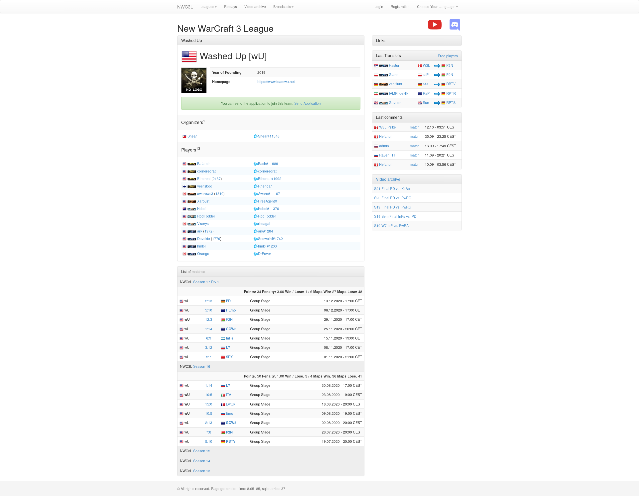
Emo (229, 413)
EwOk (230, 404)
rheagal (264, 223)
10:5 (208, 394)
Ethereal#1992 (269, 178)
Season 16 (201, 366)
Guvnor (395, 102)
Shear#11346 (269, 136)
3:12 (208, 347)
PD (228, 300)
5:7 (208, 356)
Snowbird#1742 (270, 238)
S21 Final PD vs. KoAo (392, 188)
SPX (229, 356)
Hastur (394, 65)
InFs (229, 338)
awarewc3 (205, 193)
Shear (192, 136)
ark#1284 (265, 231)
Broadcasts (282, 6)
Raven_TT (387, 155)
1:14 (208, 328)
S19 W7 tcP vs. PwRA (391, 225)
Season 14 (201, 460)
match (415, 127)
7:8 (208, 432)
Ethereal (203, 178)
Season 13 (201, 470)
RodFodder (206, 216)
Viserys (203, 223)
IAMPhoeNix (398, 93)
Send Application (307, 103)
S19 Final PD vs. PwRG (392, 207)
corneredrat (206, 171)
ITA (228, 394)
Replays (230, 6)
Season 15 (201, 450)
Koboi (201, 208)
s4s (425, 83)
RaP (426, 93)
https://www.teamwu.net (276, 81)
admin (383, 145)
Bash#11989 (268, 163)
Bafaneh (203, 163)
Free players (448, 55)
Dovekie (203, 238)
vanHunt (395, 83)
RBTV (230, 441)
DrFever (264, 253)
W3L (426, 65)
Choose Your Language (436, 6)
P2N (229, 319)
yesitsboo (204, 186)
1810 (219, 193)
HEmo (230, 310)
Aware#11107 (269, 193)
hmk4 (201, 246)
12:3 (208, 319)
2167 (217, 178)
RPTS (450, 102)
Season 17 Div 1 (206, 281)
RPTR (450, 93)
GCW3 (230, 328)
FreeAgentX (267, 201)
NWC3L (185, 6)
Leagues (207, 6)
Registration (400, 6)
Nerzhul (384, 136)
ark (199, 231)
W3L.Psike (387, 127)
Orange (203, 253)
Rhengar (265, 186)
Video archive (255, 6)
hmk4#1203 (267, 246)
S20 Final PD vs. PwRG (392, 197)
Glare (393, 74)
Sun (425, 102)
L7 (227, 347)
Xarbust (203, 201)
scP (425, 74)
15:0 (208, 404)
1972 (208, 231)
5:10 (208, 310)
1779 (216, 238)
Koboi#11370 (268, 208)
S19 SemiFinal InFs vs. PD (395, 216)
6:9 (208, 338)
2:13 (208, 300)
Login (378, 6)
